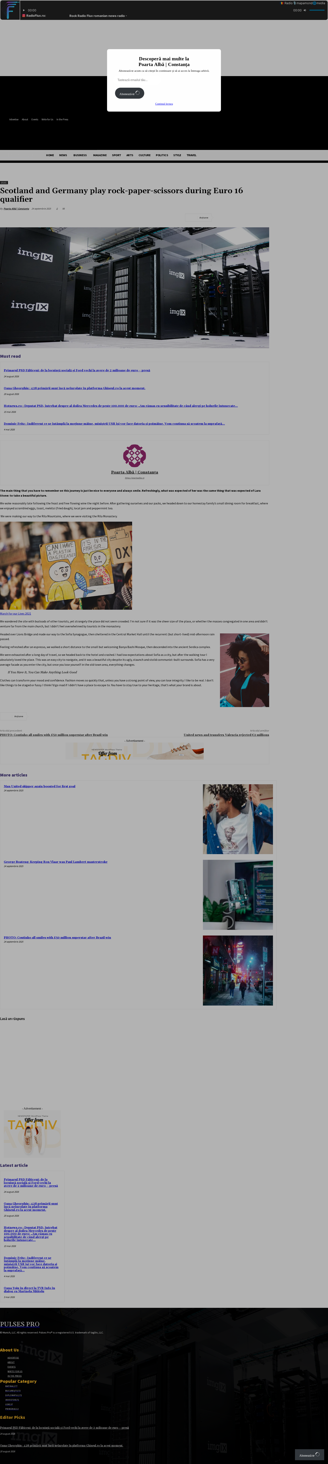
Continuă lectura (164, 103)
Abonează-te (127, 94)
